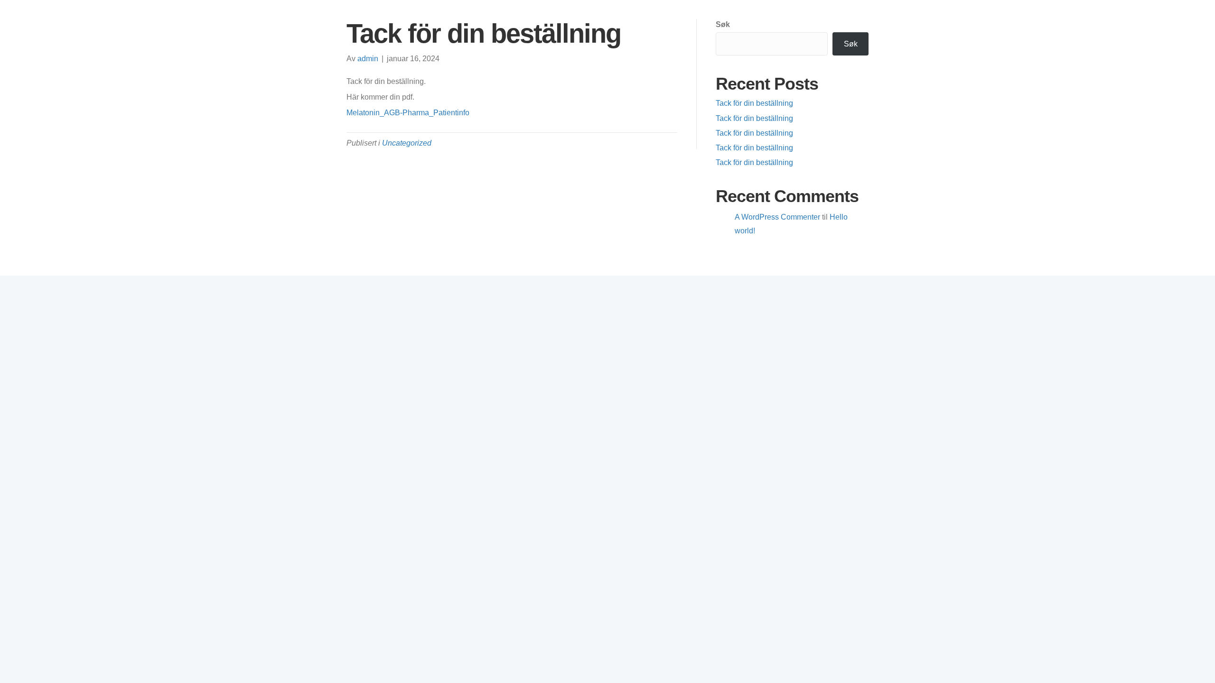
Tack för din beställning (754, 103)
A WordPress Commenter (777, 217)
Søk (723, 24)
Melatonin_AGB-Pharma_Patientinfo (407, 113)
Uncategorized (406, 143)
